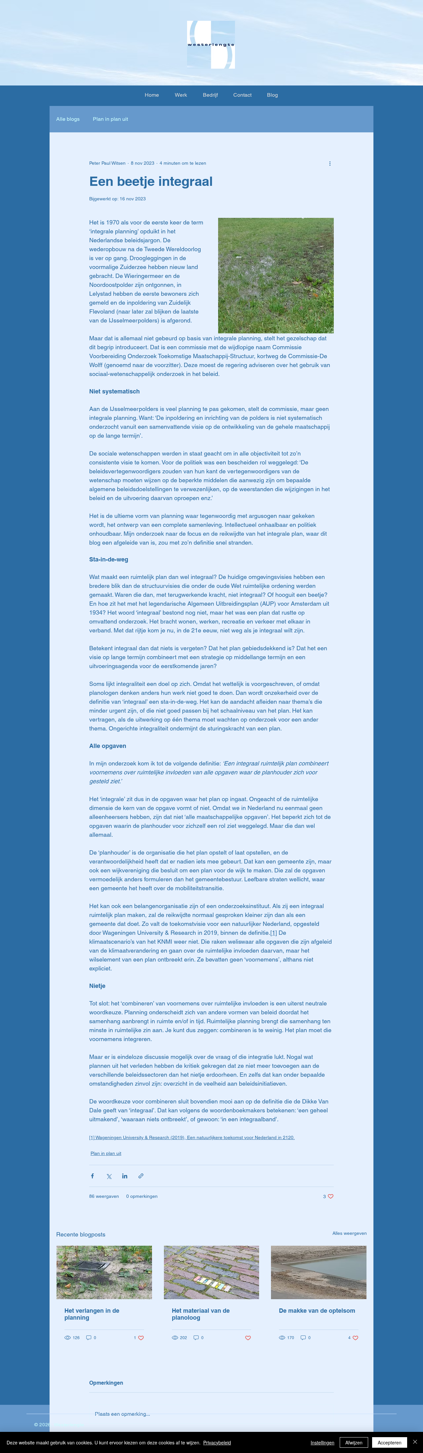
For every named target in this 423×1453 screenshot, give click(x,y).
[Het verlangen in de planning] (104, 1272)
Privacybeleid (217, 1442)
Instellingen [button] (322, 1442)
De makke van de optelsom (317, 1310)
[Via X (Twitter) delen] (108, 1176)
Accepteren (390, 1442)
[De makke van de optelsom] (318, 1272)
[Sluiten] (415, 1442)
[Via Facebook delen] (92, 1176)
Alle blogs (68, 119)
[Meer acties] (330, 163)
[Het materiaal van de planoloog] (211, 1272)
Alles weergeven (349, 1233)
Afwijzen (354, 1442)
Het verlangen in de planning (91, 1314)
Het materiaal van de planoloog (201, 1314)
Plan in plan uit (110, 119)
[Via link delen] (141, 1176)
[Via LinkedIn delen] (125, 1176)
